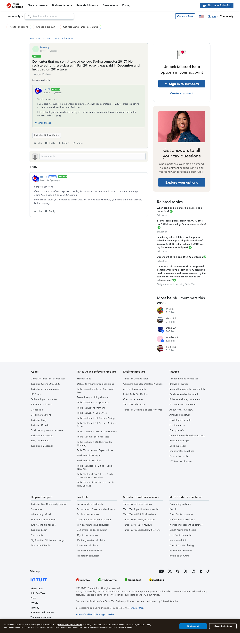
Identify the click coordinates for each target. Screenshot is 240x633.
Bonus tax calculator (87, 545)
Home (32, 38)
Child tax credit (177, 446)
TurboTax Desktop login (136, 378)
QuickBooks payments (181, 514)
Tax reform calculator (88, 555)
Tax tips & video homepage (183, 378)
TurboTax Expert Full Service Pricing (96, 418)
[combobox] (49, 16)
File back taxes (177, 425)
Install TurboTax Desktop (136, 394)
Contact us (36, 509)
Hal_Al (46, 89)
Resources (109, 5)
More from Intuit (177, 540)
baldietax (171, 346)
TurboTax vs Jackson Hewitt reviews (141, 530)
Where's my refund (41, 514)
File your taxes (36, 5)
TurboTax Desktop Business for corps (142, 409)
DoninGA (171, 327)
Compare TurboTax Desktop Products (142, 384)
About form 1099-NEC (181, 409)
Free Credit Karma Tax (180, 535)
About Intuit (37, 588)
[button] (185, 16)
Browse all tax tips (178, 384)
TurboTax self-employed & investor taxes (95, 391)
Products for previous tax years (47, 430)
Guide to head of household (184, 394)
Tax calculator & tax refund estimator (96, 509)
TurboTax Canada (40, 425)
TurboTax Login (39, 530)
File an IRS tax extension (43, 519)
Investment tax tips (179, 440)
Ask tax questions (19, 27)
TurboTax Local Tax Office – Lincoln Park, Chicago (95, 484)
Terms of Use (136, 608)
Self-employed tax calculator (92, 530)
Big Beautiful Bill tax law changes (48, 540)
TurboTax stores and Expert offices (95, 450)
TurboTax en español (42, 446)
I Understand (193, 626)
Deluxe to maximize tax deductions (95, 384)
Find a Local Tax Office (89, 460)
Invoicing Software (179, 555)
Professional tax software (182, 519)
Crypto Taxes (37, 409)
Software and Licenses (42, 612)
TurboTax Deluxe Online (46, 135)
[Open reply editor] (89, 156)
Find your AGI (176, 430)
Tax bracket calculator (88, 514)
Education (67, 38)
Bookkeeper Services (180, 550)
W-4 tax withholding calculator (93, 524)
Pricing (126, 5)
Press (33, 598)
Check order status (133, 399)
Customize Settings (223, 626)
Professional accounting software (186, 524)
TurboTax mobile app (42, 435)
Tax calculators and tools (90, 504)
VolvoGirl (171, 318)
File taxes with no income (182, 404)
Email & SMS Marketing (181, 545)
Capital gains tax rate (180, 420)
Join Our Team (38, 593)
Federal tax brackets (179, 456)
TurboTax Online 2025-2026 (45, 384)
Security (35, 607)
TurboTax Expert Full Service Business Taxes (96, 425)
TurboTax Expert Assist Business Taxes (97, 431)
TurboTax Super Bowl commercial (141, 509)
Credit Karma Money (41, 414)
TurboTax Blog (38, 420)
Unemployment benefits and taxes (187, 435)
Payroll (172, 509)
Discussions (44, 38)
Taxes (56, 38)
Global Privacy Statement (70, 625)
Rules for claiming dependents (185, 399)
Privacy (34, 602)
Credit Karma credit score (182, 530)
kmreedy (44, 47)
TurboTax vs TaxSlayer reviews (139, 519)
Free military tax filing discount (93, 397)
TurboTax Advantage (134, 404)
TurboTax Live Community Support (49, 504)
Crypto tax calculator (88, 535)
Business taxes (60, 5)
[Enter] (28, 16)
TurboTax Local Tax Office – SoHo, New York (95, 467)
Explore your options (181, 182)
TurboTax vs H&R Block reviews (139, 514)
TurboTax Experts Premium (91, 407)
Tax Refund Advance (41, 404)
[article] (88, 194)
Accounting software (180, 504)
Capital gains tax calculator (91, 540)
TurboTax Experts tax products (93, 402)
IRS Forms (36, 394)
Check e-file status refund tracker (94, 519)
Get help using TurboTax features (80, 27)
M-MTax (170, 309)
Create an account (181, 93)
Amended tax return (179, 414)
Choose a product (45, 27)
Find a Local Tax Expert (89, 455)
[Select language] (201, 16)
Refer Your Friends (40, 545)
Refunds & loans (86, 5)
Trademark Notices (41, 617)
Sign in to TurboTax (184, 84)
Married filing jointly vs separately (187, 389)
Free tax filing (84, 378)
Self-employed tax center (44, 399)
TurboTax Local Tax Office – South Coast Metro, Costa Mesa (95, 476)
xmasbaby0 (172, 337)
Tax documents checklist (89, 550)
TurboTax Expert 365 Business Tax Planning (94, 444)
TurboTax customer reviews (137, 504)
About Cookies (84, 614)
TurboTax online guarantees (45, 389)
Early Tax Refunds (40, 440)
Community (13, 16)
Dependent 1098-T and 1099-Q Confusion (180, 257)
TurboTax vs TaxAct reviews (137, 524)
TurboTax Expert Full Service (92, 412)
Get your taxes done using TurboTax (176, 284)
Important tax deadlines (181, 451)
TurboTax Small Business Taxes (93, 436)
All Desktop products (134, 389)
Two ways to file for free (43, 524)
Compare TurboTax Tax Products (48, 378)
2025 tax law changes (180, 461)
